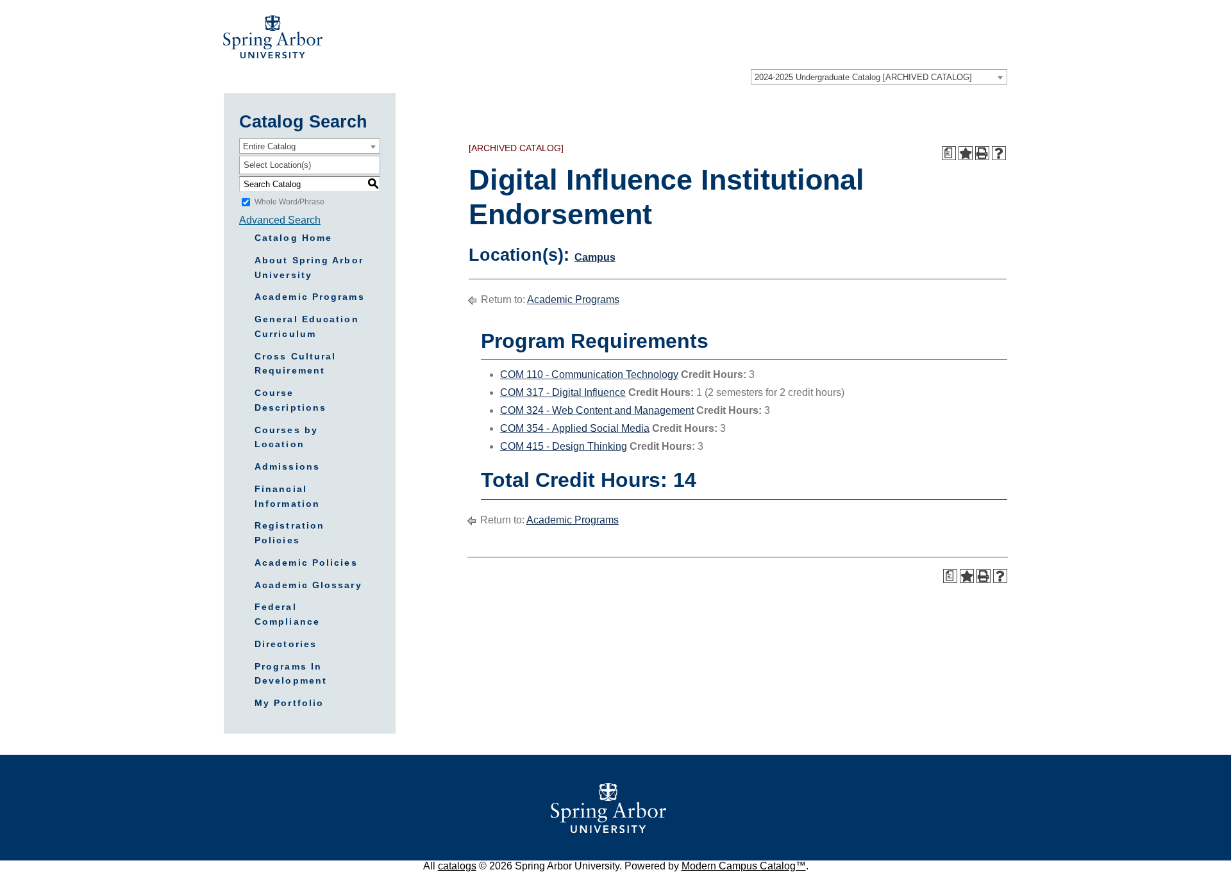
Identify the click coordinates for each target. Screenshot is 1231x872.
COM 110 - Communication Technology (589, 374)
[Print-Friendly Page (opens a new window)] (982, 153)
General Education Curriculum (307, 326)
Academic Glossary (308, 585)
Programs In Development (291, 673)
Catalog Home (293, 238)
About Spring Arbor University (309, 267)
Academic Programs (310, 297)
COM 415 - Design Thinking (563, 446)
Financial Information (287, 496)
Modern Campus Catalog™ (744, 865)
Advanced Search (280, 220)
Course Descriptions (290, 400)
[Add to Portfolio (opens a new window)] (966, 153)
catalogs (457, 865)
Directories (286, 644)
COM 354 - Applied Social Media (574, 428)
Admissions (287, 466)
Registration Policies (289, 532)
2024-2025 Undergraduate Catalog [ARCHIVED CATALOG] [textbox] (863, 77)
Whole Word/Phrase (289, 201)
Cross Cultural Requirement (295, 363)
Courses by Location (286, 437)
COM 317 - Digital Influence (563, 392)
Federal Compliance (287, 614)
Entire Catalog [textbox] (269, 146)
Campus (595, 257)
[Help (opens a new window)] (999, 153)
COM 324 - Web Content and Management (597, 410)
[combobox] (879, 77)
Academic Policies (306, 562)
